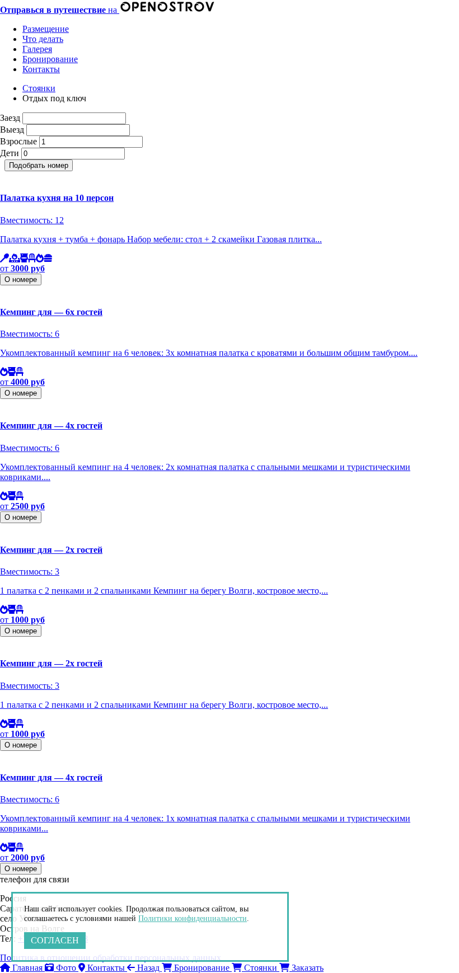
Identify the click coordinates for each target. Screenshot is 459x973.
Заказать (306, 967)
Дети (9, 153)
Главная (27, 967)
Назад (148, 967)
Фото (66, 967)
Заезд (10, 118)
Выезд (12, 129)
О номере (20, 279)
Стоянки (38, 88)
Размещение (45, 29)
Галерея (37, 49)
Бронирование (50, 59)
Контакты (41, 69)
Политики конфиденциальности (192, 918)
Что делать (42, 39)
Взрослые (18, 141)
